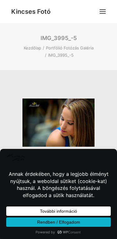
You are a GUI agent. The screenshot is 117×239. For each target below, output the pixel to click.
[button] (102, 11)
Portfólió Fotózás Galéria (70, 47)
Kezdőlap (32, 47)
